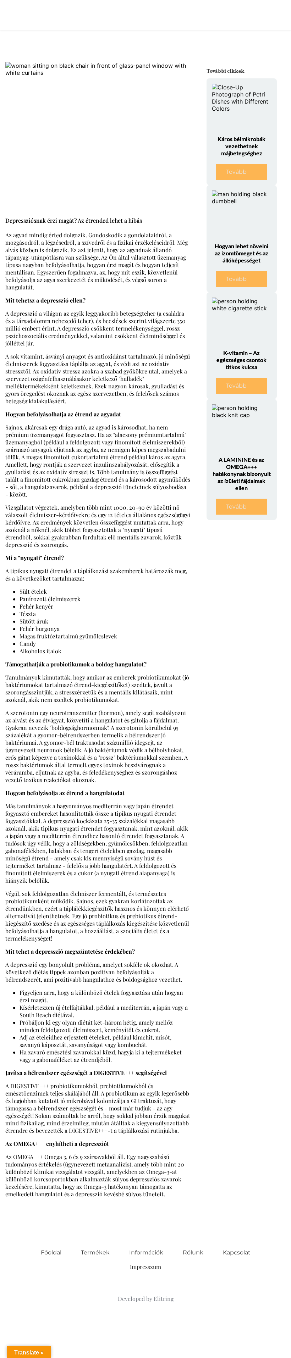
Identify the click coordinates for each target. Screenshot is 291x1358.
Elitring (164, 1298)
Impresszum (145, 1266)
